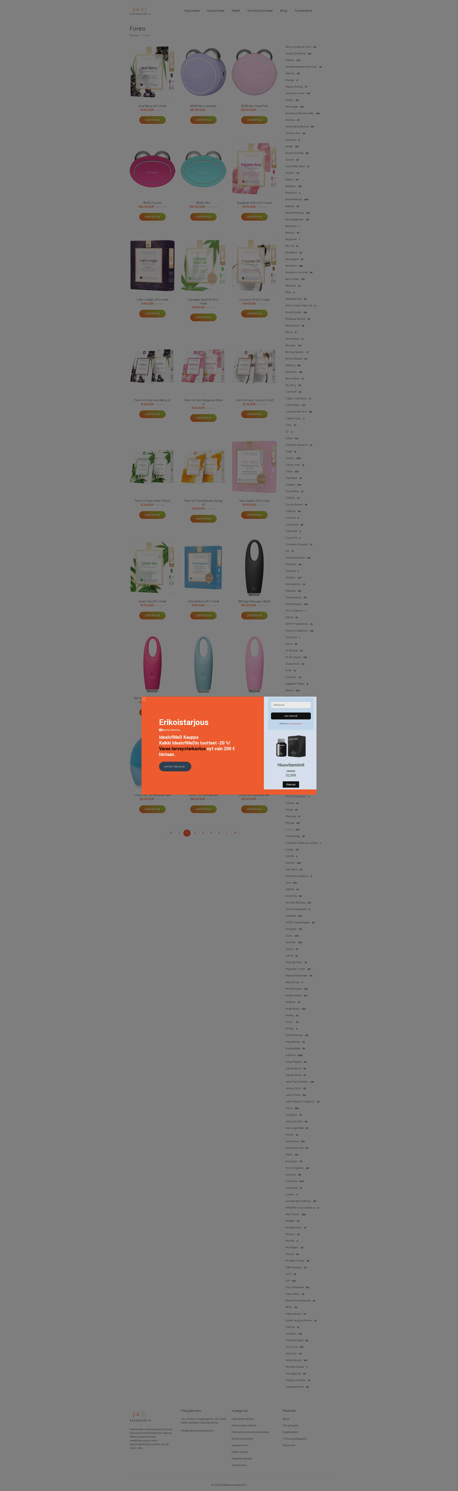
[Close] (144, 699)
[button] (175, 766)
